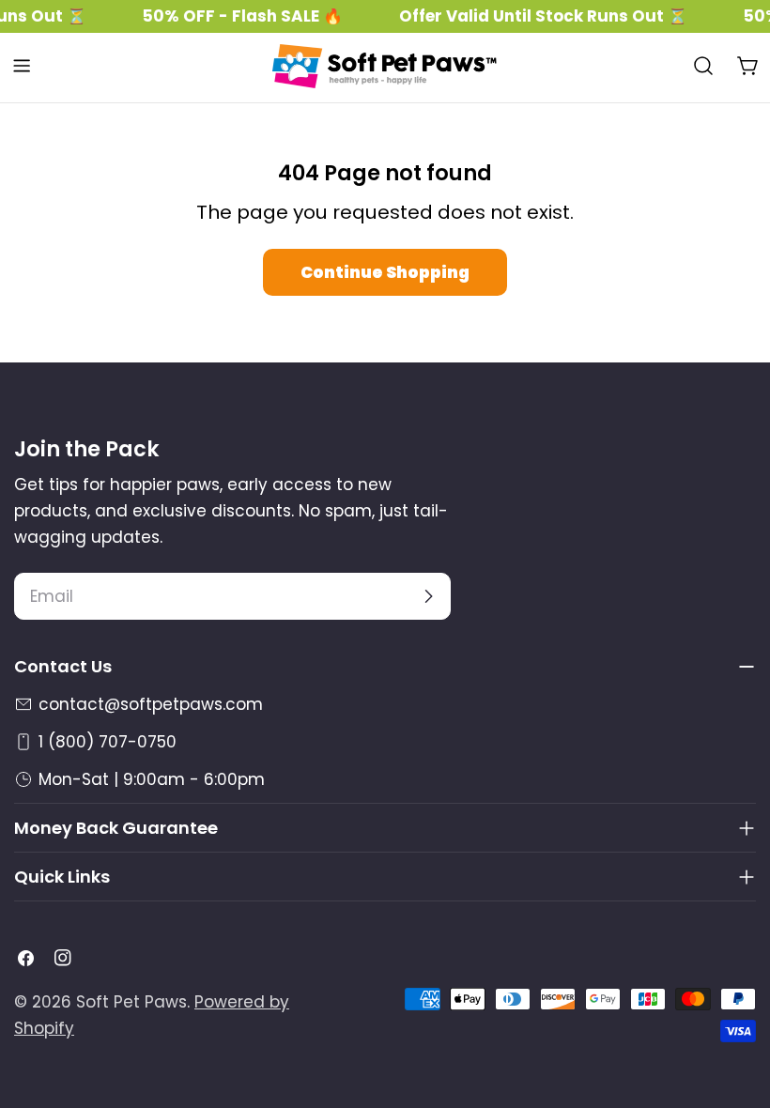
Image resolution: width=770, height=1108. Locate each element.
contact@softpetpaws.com (150, 704)
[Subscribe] (428, 596)
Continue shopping (385, 272)
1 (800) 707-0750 (107, 742)
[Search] (703, 66)
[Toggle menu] (21, 66)
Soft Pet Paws (131, 1002)
